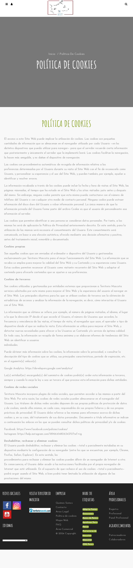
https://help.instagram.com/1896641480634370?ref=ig (49, 434)
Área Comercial (64, 529)
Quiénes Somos (64, 503)
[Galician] (18, 536)
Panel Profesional (118, 518)
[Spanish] (4, 536)
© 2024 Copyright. (66, 533)
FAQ (58, 524)
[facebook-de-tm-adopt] (7, 505)
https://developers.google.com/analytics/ (49, 368)
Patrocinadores (117, 535)
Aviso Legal (62, 511)
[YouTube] (7, 514)
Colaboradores (117, 539)
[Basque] (11, 536)
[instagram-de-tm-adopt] (17, 505)
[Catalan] (14, 536)
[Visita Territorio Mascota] (41, 511)
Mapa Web (62, 520)
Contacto (61, 507)
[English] (7, 536)
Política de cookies (66, 516)
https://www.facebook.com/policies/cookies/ (42, 429)
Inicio (51, 54)
